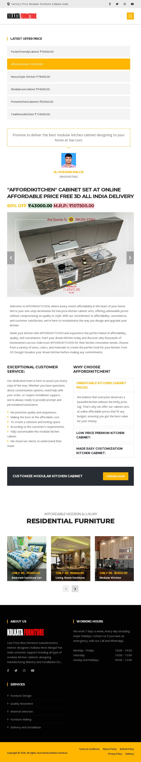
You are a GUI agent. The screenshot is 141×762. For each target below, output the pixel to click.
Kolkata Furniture (58, 752)
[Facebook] (110, 4)
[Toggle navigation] (130, 16)
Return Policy (110, 749)
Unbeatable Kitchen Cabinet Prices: (101, 385)
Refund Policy (127, 749)
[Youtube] (132, 4)
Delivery (129, 753)
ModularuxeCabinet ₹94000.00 (30, 89)
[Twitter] (117, 4)
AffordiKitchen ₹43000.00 (27, 64)
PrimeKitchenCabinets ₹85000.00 (32, 101)
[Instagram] (125, 4)
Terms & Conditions (89, 749)
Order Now (116, 476)
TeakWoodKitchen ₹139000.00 (30, 114)
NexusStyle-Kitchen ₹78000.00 (30, 76)
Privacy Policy (115, 753)
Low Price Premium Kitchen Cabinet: (100, 435)
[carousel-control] (11, 257)
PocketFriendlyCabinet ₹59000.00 (32, 51)
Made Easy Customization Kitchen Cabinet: (99, 451)
